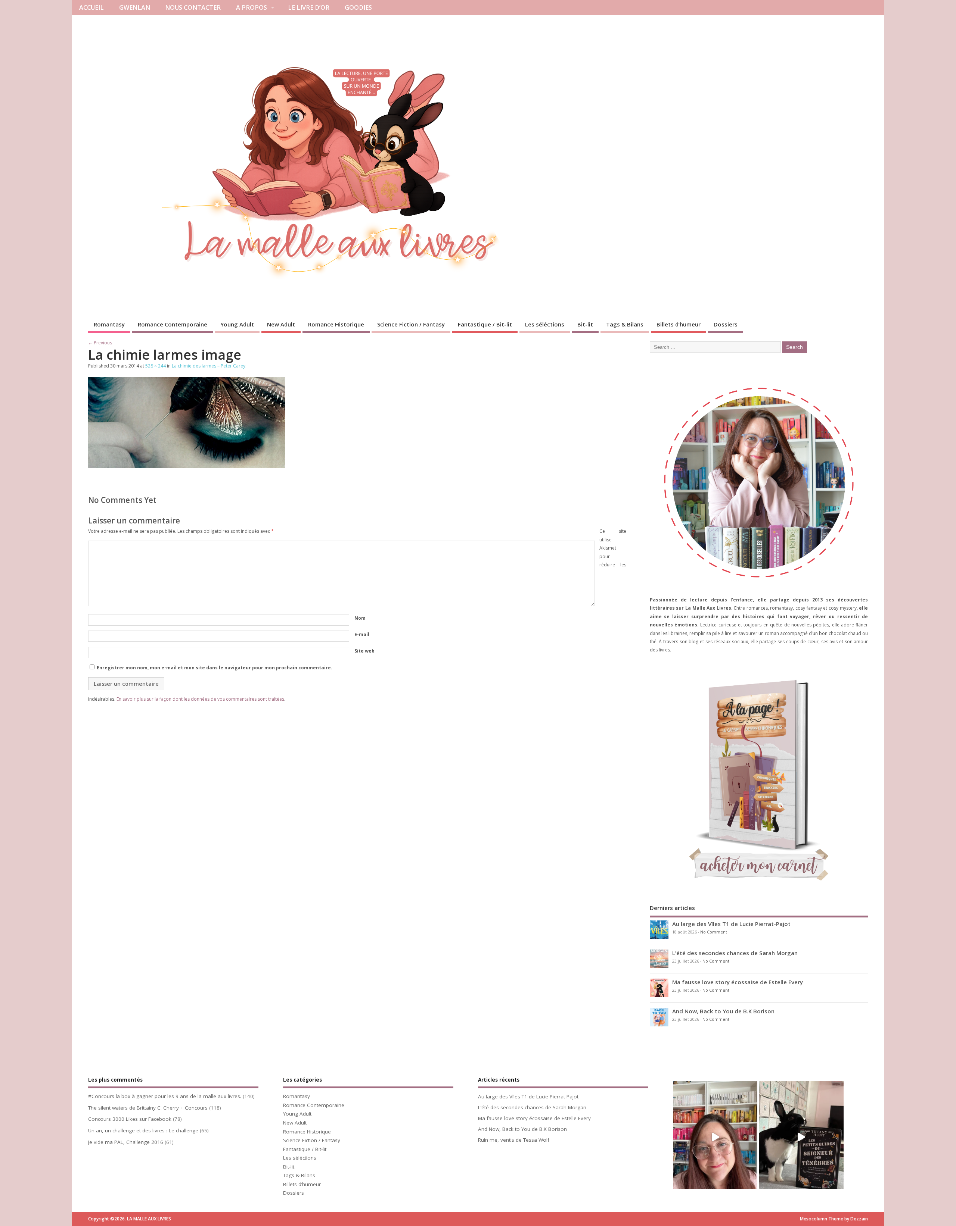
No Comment (713, 932)
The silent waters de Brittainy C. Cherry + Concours (148, 1107)
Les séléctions (544, 324)
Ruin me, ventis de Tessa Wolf (513, 1139)
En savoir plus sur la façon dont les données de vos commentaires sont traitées (200, 699)
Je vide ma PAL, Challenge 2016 (125, 1142)
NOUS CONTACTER (193, 7)
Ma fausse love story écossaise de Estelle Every (737, 982)
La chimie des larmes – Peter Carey (208, 366)
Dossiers (726, 324)
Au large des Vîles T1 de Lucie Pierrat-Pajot (731, 924)
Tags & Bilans (624, 324)
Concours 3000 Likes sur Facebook (129, 1119)
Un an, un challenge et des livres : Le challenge (143, 1130)
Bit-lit (585, 324)
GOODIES (358, 7)
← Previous (100, 343)
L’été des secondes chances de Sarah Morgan (735, 953)
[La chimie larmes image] (186, 466)
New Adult (281, 324)
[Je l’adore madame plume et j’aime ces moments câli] (801, 1137)
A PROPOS (251, 7)
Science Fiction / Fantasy (411, 324)
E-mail (361, 634)
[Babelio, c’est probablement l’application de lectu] (715, 1137)
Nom (360, 618)
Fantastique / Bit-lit (485, 324)
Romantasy (109, 324)
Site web (364, 651)
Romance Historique (336, 324)
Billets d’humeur (679, 324)
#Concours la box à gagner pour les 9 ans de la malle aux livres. (164, 1096)
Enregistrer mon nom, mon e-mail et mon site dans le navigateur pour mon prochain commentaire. (214, 667)
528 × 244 (155, 366)
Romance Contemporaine (172, 324)
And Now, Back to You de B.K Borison (723, 1011)
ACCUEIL (91, 7)
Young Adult (237, 324)
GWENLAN (134, 7)
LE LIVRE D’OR (308, 7)
